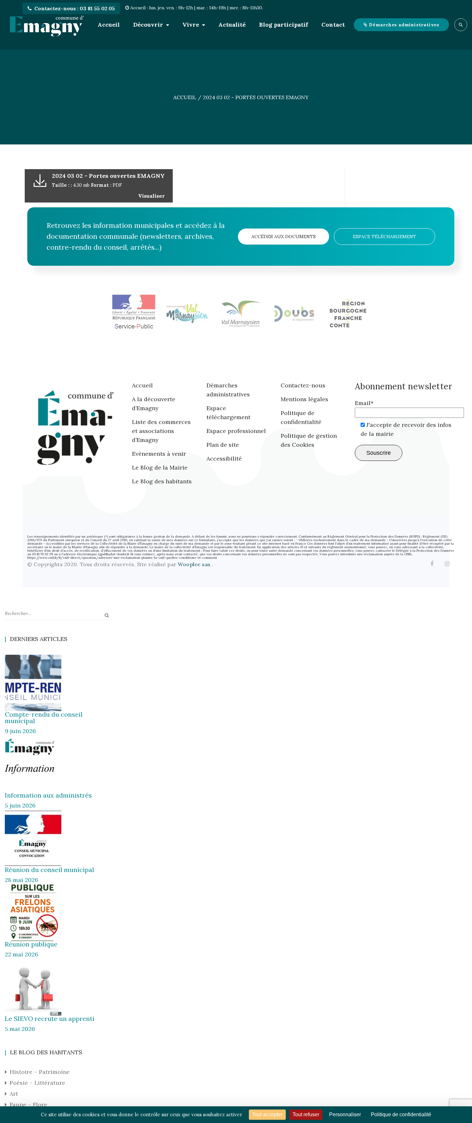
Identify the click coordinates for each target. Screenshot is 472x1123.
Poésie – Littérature (37, 1082)
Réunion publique (31, 944)
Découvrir (148, 24)
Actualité (232, 24)
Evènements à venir (159, 453)
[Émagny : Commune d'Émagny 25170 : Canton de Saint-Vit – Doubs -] (46, 24)
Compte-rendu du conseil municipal (44, 717)
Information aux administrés (48, 795)
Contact (333, 24)
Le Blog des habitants (162, 481)
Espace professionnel (236, 431)
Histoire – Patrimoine (40, 1071)
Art (14, 1093)
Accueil (109, 24)
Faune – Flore (28, 1104)
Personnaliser (345, 1114)
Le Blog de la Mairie (160, 467)
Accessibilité (224, 458)
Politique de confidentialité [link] (401, 1114)
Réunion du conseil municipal (49, 870)
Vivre (190, 24)
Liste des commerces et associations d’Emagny (161, 431)
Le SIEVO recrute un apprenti (49, 1019)
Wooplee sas (195, 564)
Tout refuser (306, 1114)
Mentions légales (304, 399)
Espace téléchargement (384, 236)
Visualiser (151, 196)
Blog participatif (283, 24)
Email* (364, 403)
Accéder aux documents (283, 236)
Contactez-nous (303, 385)
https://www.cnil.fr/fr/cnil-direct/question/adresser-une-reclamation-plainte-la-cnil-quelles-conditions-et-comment (122, 558)
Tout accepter (267, 1114)
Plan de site (222, 444)
